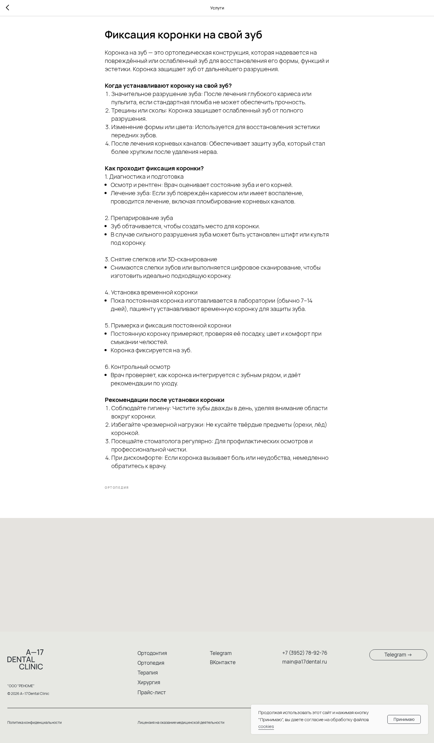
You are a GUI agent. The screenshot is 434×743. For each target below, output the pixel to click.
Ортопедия (151, 662)
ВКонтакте (223, 662)
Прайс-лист (152, 692)
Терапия (148, 672)
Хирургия (149, 682)
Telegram (221, 653)
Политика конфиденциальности (34, 722)
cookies (266, 726)
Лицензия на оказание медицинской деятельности (181, 722)
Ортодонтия (152, 653)
